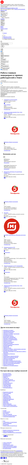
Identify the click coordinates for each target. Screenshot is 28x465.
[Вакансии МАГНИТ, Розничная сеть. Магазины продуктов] (15, 226)
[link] (3, 23)
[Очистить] (2, 46)
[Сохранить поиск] (2, 50)
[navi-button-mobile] (2, 30)
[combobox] (7, 43)
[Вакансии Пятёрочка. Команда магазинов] (15, 130)
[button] (2, 26)
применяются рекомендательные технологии (11, 451)
